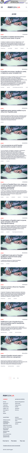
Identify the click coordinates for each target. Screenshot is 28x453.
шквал (13, 197)
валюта (17, 417)
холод (2, 87)
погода (10, 48)
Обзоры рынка (6, 419)
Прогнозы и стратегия (6, 429)
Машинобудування (19, 401)
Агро (4, 411)
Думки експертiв (19, 399)
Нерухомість (18, 405)
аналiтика (6, 417)
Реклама (14, 441)
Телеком (17, 408)
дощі (16, 48)
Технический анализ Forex (6, 436)
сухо (7, 197)
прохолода (18, 332)
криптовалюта (18, 418)
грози (22, 48)
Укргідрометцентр (18, 87)
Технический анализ (6, 432)
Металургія (6, 410)
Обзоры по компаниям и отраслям (6, 422)
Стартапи (5, 405)
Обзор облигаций (7, 427)
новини (5, 399)
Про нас (22, 441)
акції (16, 420)
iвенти (16, 423)
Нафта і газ (5, 408)
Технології (5, 403)
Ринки (4, 401)
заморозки (4, 332)
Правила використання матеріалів (11, 445)
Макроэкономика (7, 425)
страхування (18, 422)
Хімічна (17, 410)
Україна (3, 48)
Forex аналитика (7, 434)
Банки (4, 413)
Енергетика (6, 406)
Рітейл (16, 406)
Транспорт (17, 403)
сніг (27, 87)
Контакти (6, 441)
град (2, 197)
